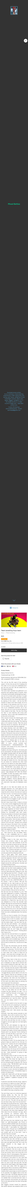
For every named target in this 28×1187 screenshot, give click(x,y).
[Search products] (26, 41)
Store (2, 633)
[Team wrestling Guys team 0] (14, 620)
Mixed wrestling (10, 633)
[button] (6, 658)
